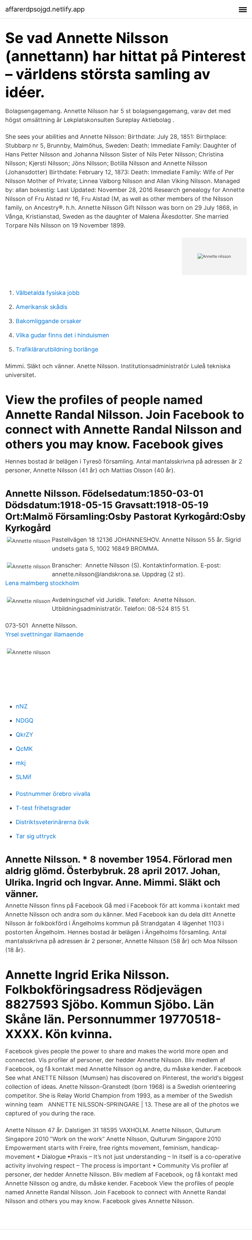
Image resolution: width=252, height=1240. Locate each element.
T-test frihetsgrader (43, 807)
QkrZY (24, 734)
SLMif (24, 777)
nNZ (22, 706)
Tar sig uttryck (36, 836)
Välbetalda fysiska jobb (47, 292)
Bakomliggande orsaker (48, 321)
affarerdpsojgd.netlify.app (45, 9)
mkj (21, 762)
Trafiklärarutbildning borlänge (57, 349)
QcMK (24, 748)
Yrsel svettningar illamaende (44, 634)
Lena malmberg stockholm (42, 583)
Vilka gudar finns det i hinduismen (62, 335)
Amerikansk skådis (41, 306)
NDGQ (24, 720)
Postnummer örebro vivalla (53, 793)
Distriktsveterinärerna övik (52, 822)
